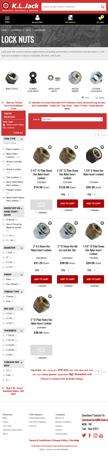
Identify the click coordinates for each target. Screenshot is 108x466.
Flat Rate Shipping (37, 422)
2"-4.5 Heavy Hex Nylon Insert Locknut (41, 248)
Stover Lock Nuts (96, 90)
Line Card (7, 426)
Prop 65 (32, 426)
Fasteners (16, 30)
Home (3, 30)
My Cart (100, 19)
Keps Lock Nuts (54, 90)
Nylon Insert (75, 90)
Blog (5, 418)
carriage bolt (52, 370)
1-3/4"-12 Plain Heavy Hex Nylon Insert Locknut (93, 250)
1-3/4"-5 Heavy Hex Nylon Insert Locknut (94, 172)
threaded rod (83, 374)
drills (71, 370)
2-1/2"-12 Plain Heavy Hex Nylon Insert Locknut (41, 174)
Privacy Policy (60, 440)
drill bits (63, 369)
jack (86, 370)
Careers (59, 426)
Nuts (28, 30)
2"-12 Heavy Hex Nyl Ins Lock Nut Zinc (67, 248)
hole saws (78, 370)
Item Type (8, 121)
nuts (91, 370)
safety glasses (49, 374)
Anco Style (12, 89)
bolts (44, 370)
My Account (37, 22)
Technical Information (12, 430)
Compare (42, 213)
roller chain (36, 375)
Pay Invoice (70, 22)
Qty (63, 194)
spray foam (63, 374)
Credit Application (37, 418)
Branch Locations (63, 422)
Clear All (18, 133)
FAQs (5, 434)
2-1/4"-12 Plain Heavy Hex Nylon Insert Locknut (67, 174)
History (58, 430)
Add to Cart (67, 203)
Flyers (5, 422)
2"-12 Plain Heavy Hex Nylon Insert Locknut (41, 321)
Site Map (74, 440)
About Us (59, 418)
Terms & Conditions (40, 440)
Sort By (36, 120)
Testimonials (61, 434)
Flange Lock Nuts (33, 90)
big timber (36, 370)
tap (71, 374)
